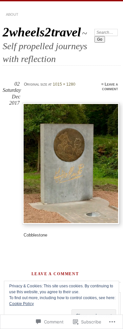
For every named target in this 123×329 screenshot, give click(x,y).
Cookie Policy (21, 303)
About (12, 14)
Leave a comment (110, 86)
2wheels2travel (42, 32)
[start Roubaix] (71, 163)
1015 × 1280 (64, 84)
